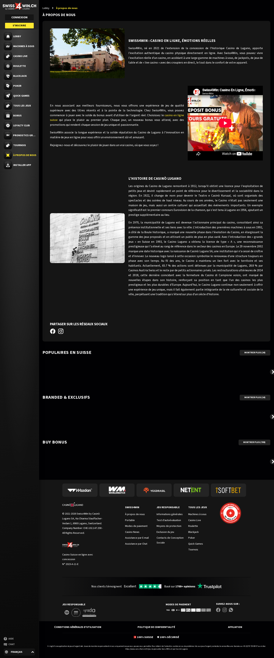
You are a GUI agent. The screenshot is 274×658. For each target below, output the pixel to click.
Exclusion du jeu (165, 532)
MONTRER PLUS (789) (254, 442)
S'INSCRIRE (19, 25)
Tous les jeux (197, 507)
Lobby (45, 8)
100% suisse (145, 637)
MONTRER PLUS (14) (254, 397)
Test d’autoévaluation (169, 520)
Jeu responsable (168, 507)
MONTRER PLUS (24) (254, 352)
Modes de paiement (178, 604)
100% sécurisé (169, 637)
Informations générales (170, 514)
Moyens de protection (169, 526)
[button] (19, 651)
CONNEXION (19, 17)
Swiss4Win (132, 507)
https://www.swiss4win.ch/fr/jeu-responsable (143, 649)
